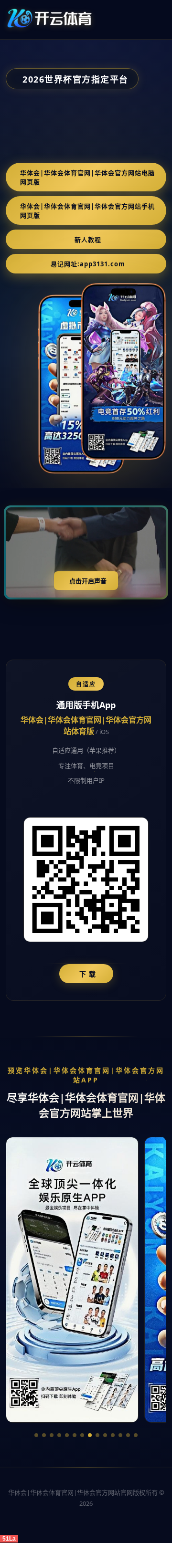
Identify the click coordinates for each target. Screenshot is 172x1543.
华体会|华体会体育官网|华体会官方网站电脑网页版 (87, 177)
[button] (36, 1435)
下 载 (87, 973)
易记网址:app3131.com (88, 264)
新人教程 (88, 239)
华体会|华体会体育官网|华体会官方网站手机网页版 (87, 211)
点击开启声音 (88, 581)
